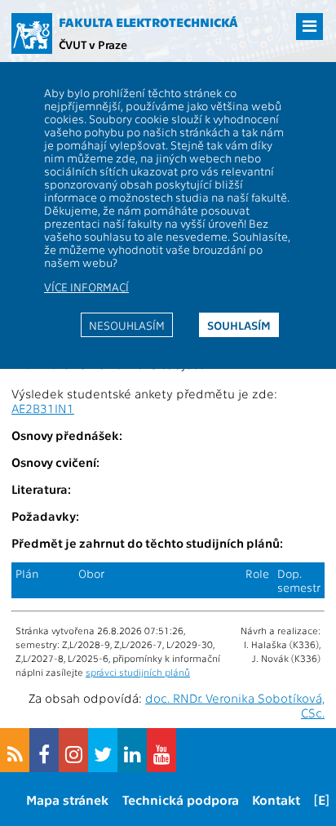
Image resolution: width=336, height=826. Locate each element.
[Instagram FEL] (73, 750)
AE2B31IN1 (42, 408)
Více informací (86, 286)
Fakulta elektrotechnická (148, 22)
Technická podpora (180, 799)
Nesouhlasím (127, 324)
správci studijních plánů (138, 671)
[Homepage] (31, 33)
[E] (321, 799)
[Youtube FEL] (161, 750)
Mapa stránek (67, 799)
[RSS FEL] (14, 750)
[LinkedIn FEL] (132, 750)
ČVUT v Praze (93, 44)
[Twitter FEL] (102, 750)
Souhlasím (239, 324)
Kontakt (276, 799)
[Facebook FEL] (44, 750)
